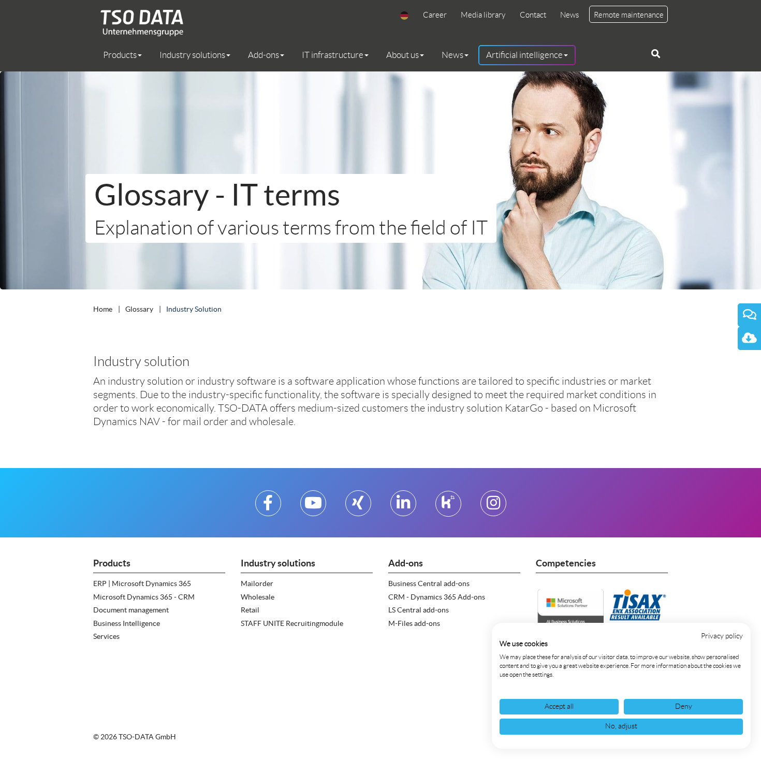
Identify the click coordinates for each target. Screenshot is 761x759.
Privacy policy (722, 636)
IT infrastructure (332, 55)
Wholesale (257, 597)
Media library (483, 15)
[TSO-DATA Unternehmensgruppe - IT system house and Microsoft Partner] (138, 22)
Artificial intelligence (524, 55)
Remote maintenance (629, 15)
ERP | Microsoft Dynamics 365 (142, 583)
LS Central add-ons (418, 610)
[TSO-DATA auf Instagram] (493, 507)
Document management (131, 610)
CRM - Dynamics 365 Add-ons (436, 597)
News (569, 15)
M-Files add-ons (414, 623)
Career (435, 15)
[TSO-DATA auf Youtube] (313, 507)
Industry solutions (192, 55)
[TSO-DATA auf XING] (358, 507)
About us (402, 55)
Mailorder (257, 583)
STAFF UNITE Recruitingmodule (292, 623)
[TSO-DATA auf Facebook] (268, 507)
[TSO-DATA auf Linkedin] (403, 507)
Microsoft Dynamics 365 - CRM (144, 597)
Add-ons (263, 55)
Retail (250, 610)
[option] (380, 180)
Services (106, 636)
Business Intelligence (126, 623)
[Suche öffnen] (655, 54)
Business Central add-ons (429, 583)
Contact (533, 15)
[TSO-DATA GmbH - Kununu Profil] (448, 507)
